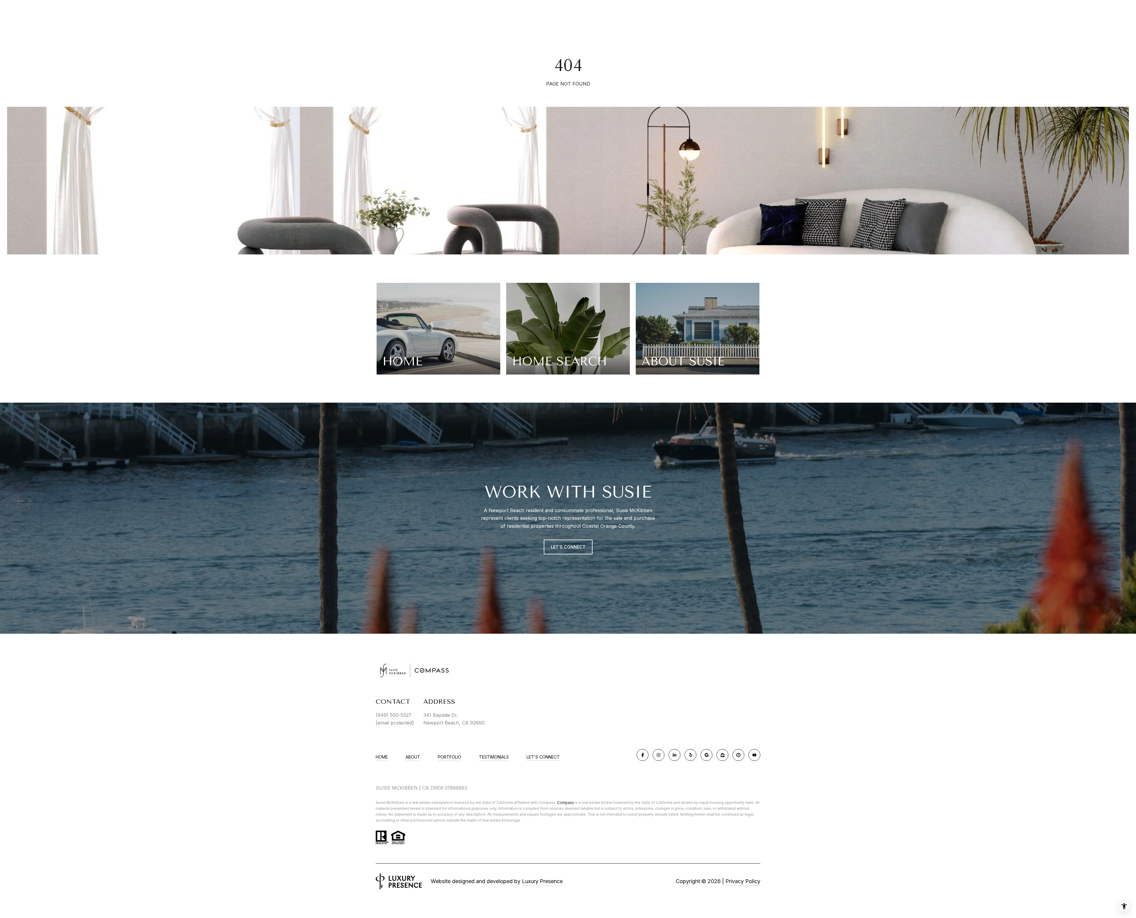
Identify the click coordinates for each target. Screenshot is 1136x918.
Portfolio (449, 756)
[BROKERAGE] (738, 755)
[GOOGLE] (706, 755)
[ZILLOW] (722, 755)
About (413, 756)
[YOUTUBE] (754, 755)
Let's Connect (543, 757)
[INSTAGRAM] (658, 755)
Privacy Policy (742, 881)
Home (382, 756)
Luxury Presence (542, 881)
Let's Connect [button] (568, 546)
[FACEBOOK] (642, 755)
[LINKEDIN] (674, 755)
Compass (565, 802)
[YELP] (690, 755)
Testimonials (494, 756)
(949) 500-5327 (394, 715)
